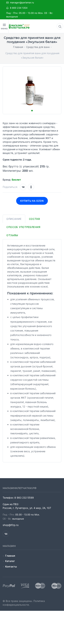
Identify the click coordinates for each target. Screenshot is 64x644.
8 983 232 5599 (24, 497)
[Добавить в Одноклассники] (31, 187)
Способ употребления (23, 227)
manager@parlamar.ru (21, 2)
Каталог (10, 561)
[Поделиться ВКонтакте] (23, 187)
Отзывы (12, 235)
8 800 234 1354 (18, 7)
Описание (14, 218)
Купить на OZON (32, 200)
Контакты (11, 566)
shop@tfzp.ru (10, 524)
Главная (10, 555)
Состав (34, 218)
